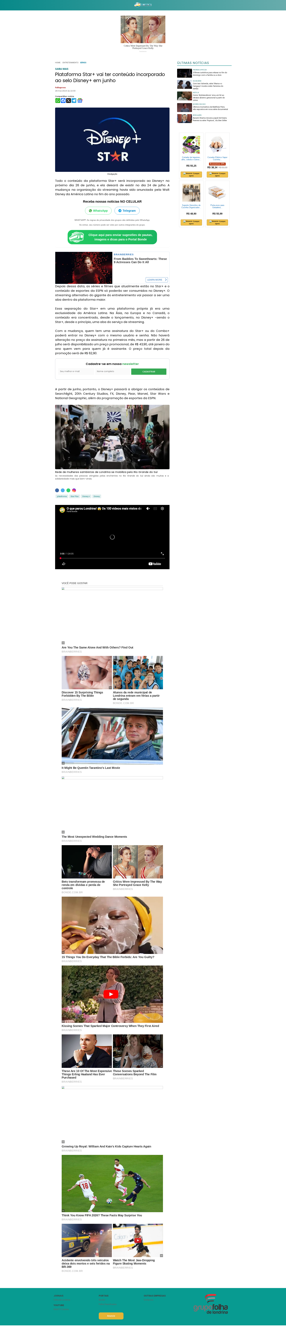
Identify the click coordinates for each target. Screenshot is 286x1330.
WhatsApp (100, 210)
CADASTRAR (148, 371)
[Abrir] (51, 5)
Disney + (86, 496)
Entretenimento (71, 62)
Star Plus (75, 496)
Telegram (129, 210)
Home (57, 62)
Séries (83, 62)
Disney (97, 496)
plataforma (62, 496)
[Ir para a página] (143, 5)
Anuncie (111, 1316)
